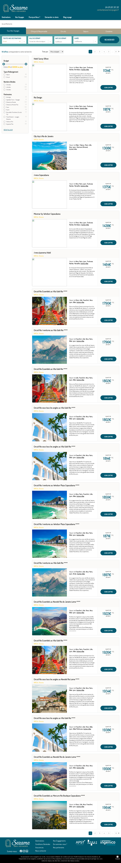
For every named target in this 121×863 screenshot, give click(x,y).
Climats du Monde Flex (12, 105)
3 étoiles (8, 85)
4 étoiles (8, 87)
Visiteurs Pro (9, 121)
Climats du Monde (11, 102)
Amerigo (8, 97)
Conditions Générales (42, 844)
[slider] (3, 64)
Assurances (39, 847)
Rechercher (109, 40)
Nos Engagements (59, 841)
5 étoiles (8, 90)
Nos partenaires (58, 847)
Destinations (6, 17)
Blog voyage (67, 17)
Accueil (4, 24)
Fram (7, 107)
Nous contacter (40, 851)
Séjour (8, 74)
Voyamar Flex (9, 124)
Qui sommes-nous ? (60, 844)
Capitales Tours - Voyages (13, 100)
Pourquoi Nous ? (34, 17)
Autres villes (85, 70)
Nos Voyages (19, 17)
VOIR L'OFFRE (108, 88)
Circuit (8, 77)
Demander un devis (51, 17)
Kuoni (7, 110)
